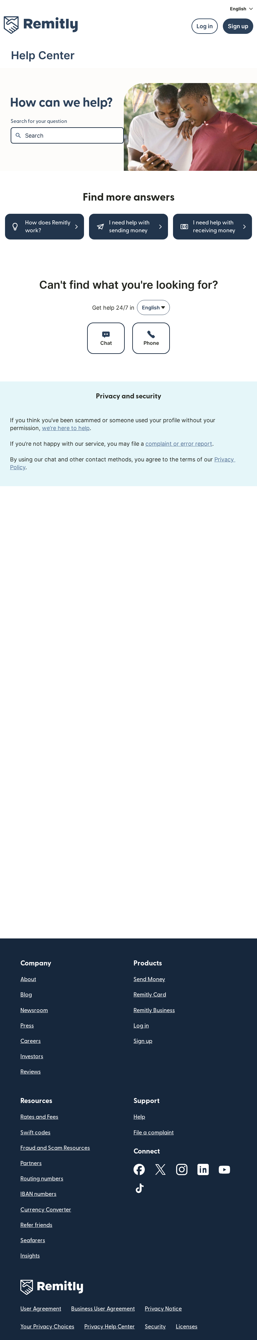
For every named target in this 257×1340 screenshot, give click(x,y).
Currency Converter (45, 1209)
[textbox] (74, 135)
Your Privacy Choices (47, 1326)
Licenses (186, 1326)
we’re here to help (66, 428)
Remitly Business (154, 1010)
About (28, 979)
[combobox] (153, 307)
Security (155, 1326)
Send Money (149, 979)
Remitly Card (150, 994)
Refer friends (36, 1225)
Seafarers (32, 1240)
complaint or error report (178, 443)
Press (27, 1025)
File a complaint (154, 1132)
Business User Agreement (103, 1308)
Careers (30, 1041)
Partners (31, 1163)
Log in (141, 1025)
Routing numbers (41, 1178)
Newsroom (34, 1010)
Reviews (30, 1072)
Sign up (143, 1041)
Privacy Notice (163, 1308)
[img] (41, 25)
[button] (241, 9)
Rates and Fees (39, 1117)
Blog (26, 994)
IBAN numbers (38, 1194)
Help (139, 1117)
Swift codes (35, 1132)
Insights (30, 1256)
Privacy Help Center (109, 1326)
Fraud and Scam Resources (55, 1148)
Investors (31, 1056)
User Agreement (40, 1308)
